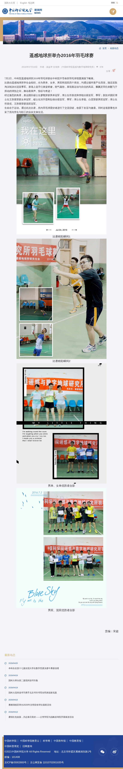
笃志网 (31, 3)
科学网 (46, 741)
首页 (104, 48)
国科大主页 (9, 3)
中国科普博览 (11, 746)
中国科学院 (10, 741)
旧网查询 (27, 746)
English (23, 3)
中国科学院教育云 (29, 741)
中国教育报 (75, 741)
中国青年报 (60, 741)
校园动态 (63, 38)
